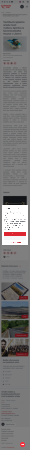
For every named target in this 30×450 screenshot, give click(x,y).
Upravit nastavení (9, 238)
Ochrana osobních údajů (15, 242)
